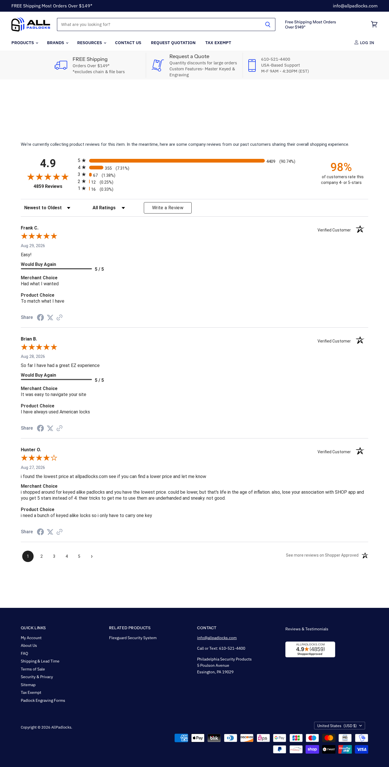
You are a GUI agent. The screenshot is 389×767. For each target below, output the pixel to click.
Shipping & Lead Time (40, 661)
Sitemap (28, 684)
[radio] (194, 160)
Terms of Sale (33, 669)
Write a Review (167, 207)
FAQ (24, 653)
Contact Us (128, 42)
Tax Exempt (218, 42)
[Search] (267, 24)
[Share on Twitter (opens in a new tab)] (50, 317)
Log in (366, 42)
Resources (90, 42)
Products (23, 42)
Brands (56, 42)
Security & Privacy (37, 676)
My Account (31, 637)
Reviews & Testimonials (306, 628)
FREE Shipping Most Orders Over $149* (51, 5)
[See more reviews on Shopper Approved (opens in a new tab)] (59, 318)
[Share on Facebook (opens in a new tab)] (40, 318)
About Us (29, 645)
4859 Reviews (54, 186)
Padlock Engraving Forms (43, 700)
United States (337, 725)
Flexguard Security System (133, 637)
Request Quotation (173, 42)
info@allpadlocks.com (355, 5)
